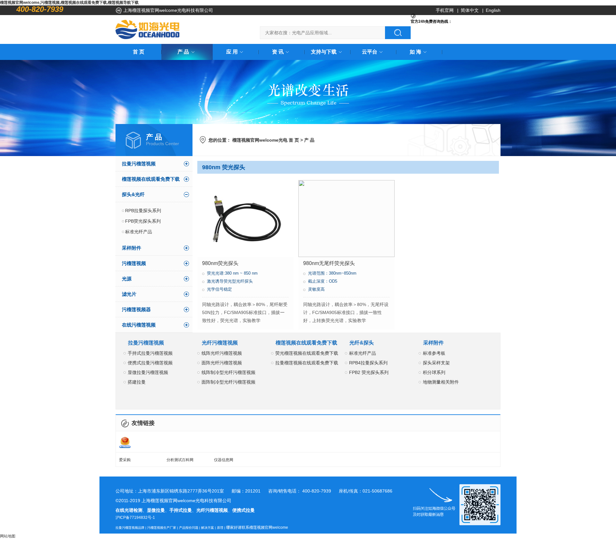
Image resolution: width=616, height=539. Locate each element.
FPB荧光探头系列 (143, 221)
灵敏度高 (316, 289)
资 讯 (278, 51)
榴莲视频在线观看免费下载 (151, 179)
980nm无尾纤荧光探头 (329, 263)
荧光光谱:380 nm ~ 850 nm (232, 273)
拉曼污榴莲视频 (139, 163)
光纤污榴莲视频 (220, 342)
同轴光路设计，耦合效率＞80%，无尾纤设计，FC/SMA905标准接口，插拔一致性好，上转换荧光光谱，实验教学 (346, 312)
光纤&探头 (361, 342)
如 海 (415, 51)
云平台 (369, 51)
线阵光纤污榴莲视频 (221, 353)
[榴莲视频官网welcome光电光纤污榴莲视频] (148, 29)
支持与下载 (324, 51)
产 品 (183, 51)
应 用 (232, 51)
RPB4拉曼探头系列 (368, 362)
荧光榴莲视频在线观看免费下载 (306, 353)
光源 (127, 278)
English (493, 10)
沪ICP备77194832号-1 (135, 517)
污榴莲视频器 (136, 309)
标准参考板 (434, 353)
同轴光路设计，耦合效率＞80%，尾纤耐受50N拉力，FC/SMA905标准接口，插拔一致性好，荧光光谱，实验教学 (244, 312)
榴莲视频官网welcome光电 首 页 (265, 140)
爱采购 (125, 460)
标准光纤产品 (138, 231)
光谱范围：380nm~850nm (332, 273)
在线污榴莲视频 (139, 325)
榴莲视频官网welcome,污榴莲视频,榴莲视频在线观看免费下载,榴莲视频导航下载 (69, 2)
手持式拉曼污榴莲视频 (150, 353)
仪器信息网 (223, 460)
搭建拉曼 (137, 382)
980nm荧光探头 (220, 263)
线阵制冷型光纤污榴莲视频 (228, 372)
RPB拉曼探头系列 (143, 210)
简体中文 (470, 10)
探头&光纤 (133, 194)
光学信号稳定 (219, 289)
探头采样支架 (436, 362)
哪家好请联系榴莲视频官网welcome (257, 527)
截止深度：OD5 (322, 281)
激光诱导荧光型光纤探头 (230, 281)
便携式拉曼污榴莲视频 (150, 362)
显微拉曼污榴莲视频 (148, 372)
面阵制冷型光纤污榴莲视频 (228, 382)
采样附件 (131, 248)
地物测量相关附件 (441, 382)
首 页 (138, 51)
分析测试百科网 (180, 460)
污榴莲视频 (134, 263)
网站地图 (7, 536)
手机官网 (445, 10)
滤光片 (129, 294)
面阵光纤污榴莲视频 (221, 362)
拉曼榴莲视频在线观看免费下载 (306, 362)
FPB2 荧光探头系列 (369, 372)
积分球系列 (434, 372)
